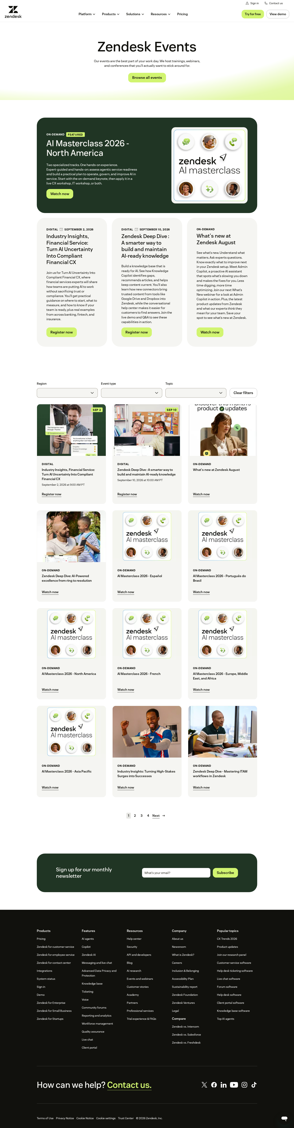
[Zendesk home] (15, 12)
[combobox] (67, 393)
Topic (169, 383)
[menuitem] (87, 14)
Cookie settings (106, 1118)
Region (42, 383)
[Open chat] (284, 1118)
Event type (108, 383)
